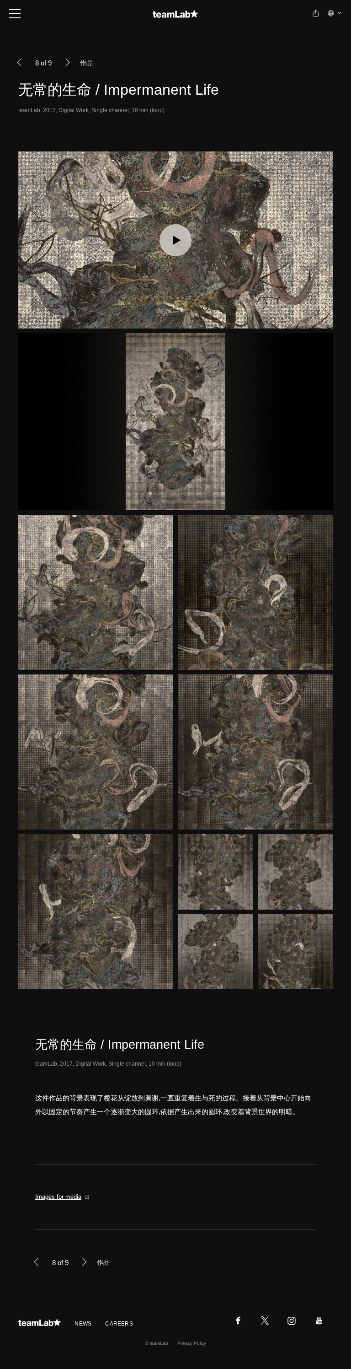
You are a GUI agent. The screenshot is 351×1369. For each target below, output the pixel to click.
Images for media (58, 1196)
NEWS (82, 1323)
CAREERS (119, 1323)
